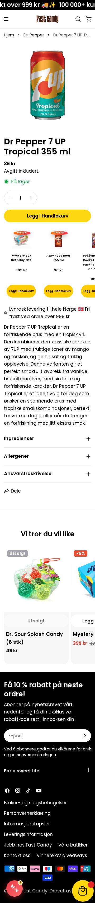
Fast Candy (34, 891)
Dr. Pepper (33, 35)
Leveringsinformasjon (28, 834)
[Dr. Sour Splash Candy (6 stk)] (36, 579)
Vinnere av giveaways (62, 855)
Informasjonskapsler (27, 824)
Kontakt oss (17, 855)
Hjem (9, 35)
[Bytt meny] (6, 19)
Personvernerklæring (27, 813)
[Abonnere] (84, 735)
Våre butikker (73, 845)
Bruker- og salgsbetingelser (35, 803)
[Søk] (78, 19)
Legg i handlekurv (58, 291)
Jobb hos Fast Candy (28, 845)
